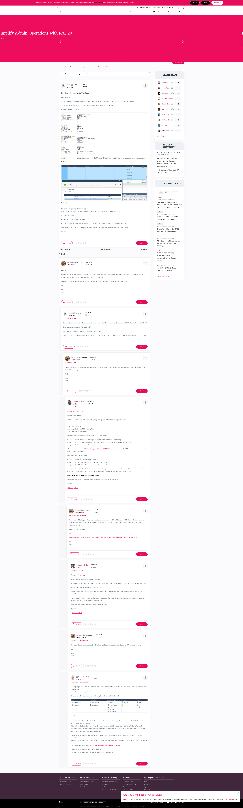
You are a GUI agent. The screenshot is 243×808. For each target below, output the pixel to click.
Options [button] (147, 66)
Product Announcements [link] (129, 787)
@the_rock (72, 411)
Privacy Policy (98, 2)
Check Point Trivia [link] (85, 784)
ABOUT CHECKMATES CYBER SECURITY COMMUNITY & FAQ (156, 8)
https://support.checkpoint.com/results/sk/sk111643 (105, 745)
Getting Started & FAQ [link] (65, 781)
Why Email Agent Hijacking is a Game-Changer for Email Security (168, 243)
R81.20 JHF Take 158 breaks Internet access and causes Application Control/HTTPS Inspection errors (167, 162)
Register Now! (72, 44)
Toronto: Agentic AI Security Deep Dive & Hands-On (167, 218)
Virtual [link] (167, 193)
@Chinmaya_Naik (72, 488)
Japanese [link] (146, 787)
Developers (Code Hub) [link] (129, 784)
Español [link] (146, 781)
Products (132, 12)
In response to (69, 318)
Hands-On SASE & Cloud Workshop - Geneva (166, 269)
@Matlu (80, 411)
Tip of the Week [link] (106, 784)
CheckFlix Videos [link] (85, 787)
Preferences (217, 2)
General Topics (82, 67)
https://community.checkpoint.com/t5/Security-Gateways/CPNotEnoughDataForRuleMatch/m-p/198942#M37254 (103, 537)
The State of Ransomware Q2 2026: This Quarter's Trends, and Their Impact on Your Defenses (169, 204)
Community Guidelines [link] (65, 784)
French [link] (146, 784)
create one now (228, 799)
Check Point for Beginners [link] (87, 781)
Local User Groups (157, 12)
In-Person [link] (175, 193)
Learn (143, 12)
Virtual (159, 197)
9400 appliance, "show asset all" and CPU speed (168, 171)
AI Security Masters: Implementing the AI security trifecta (167, 258)
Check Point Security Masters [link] (109, 781)
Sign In (184, 8)
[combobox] (113, 74)
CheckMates (64, 67)
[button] (195, 3)
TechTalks (104, 787)
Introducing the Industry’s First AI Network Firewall (168, 153)
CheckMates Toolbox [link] (128, 781)
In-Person (160, 212)
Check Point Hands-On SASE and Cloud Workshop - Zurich (168, 230)
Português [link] (147, 789)
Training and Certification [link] (109, 789)
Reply (142, 243)
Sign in (125, 799)
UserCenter (141, 806)
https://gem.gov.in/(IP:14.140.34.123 (97, 449)
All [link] (161, 193)
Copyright (118, 806)
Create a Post (178, 62)
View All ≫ (161, 137)
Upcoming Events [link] (128, 789)
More (181, 12)
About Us (134, 806)
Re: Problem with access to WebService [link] (100, 67)
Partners (171, 12)
